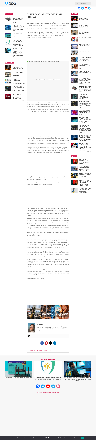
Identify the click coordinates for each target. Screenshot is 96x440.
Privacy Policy (55, 392)
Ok (82, 437)
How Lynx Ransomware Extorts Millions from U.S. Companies (85, 175)
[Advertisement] (48, 50)
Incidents (40, 350)
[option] (34, 312)
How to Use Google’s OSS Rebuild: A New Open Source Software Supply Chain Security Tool (19, 89)
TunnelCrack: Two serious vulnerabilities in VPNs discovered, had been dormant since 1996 (19, 28)
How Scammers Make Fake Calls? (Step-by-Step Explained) (84, 46)
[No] (94, 438)
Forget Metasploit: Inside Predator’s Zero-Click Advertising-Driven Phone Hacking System (85, 81)
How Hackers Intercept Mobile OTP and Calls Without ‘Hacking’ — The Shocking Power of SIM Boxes (19, 19)
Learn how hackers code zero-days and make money (18, 74)
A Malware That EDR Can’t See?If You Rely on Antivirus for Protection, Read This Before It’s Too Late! (85, 183)
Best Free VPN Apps (84, 51)
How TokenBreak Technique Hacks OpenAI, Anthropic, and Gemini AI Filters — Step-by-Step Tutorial (85, 120)
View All (22, 58)
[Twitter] (29, 336)
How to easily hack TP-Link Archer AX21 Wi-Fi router (18, 35)
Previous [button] (26, 312)
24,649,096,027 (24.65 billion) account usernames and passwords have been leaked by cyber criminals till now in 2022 (18, 52)
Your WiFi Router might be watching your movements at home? (85, 59)
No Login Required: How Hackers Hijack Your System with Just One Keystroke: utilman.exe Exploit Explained (85, 138)
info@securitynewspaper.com (44, 392)
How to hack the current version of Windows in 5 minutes (18, 67)
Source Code (50, 350)
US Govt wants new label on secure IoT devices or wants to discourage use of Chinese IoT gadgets (18, 43)
